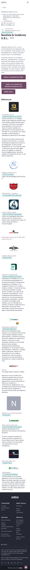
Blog (17, 532)
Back (4, 7)
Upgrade (3, 524)
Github (18, 508)
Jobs (17, 525)
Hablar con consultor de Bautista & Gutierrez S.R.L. (14, 85)
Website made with (13, 568)
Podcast (18, 530)
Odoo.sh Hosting (5, 520)
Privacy (23, 536)
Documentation (5, 507)
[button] (27, 2)
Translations (19, 512)
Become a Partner (6, 536)
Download (19, 506)
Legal (17, 536)
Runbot (18, 510)
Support (3, 523)
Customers (19, 534)
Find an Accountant (6, 531)
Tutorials (3, 506)
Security (18, 538)
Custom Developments (7, 526)
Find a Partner (5, 534)
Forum (2, 509)
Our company (19, 520)
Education (4, 528)
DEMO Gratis (8, 92)
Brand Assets (19, 522)
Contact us (19, 523)
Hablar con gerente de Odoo (13, 77)
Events (18, 528)
